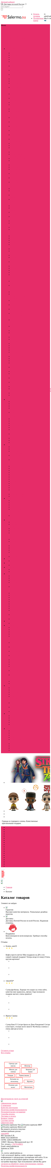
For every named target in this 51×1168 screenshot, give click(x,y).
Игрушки (14, 221)
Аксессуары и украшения (16, 213)
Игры (3, 34)
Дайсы (13, 623)
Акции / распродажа (19, 393)
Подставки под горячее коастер (17, 252)
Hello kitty (15, 561)
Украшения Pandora (18, 268)
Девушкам (21, 38)
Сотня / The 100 (17, 406)
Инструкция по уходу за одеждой (14, 1099)
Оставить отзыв (7, 1051)
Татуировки (15, 266)
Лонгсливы (15, 630)
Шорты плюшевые (18, 683)
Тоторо (13, 505)
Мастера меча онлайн (16, 512)
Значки (13, 371)
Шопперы (15, 337)
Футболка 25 (16, 748)
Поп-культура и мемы (14, 729)
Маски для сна (16, 238)
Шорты (14, 681)
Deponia (14, 522)
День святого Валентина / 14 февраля (17, 184)
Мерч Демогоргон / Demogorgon (18, 301)
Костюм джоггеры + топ (15, 840)
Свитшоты (15, 632)
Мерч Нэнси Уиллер (19, 240)
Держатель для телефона (17, 218)
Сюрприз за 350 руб (19, 387)
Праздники (17, 36)
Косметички (16, 593)
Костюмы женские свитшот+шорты (18, 127)
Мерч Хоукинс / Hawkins (17, 340)
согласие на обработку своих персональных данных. (22, 1164)
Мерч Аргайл (16, 292)
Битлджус (15, 466)
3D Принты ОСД (18, 206)
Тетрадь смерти (17, 503)
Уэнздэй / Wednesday (15, 415)
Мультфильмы (12, 34)
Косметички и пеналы (16, 224)
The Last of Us (16, 556)
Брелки (13, 718)
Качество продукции (9, 1108)
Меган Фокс (16, 565)
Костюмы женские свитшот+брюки (18, 131)
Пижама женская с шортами (17, 845)
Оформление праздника (16, 379)
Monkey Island (16, 529)
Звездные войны (17, 483)
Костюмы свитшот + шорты (17, 838)
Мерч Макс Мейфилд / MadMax (19, 76)
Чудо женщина (17, 479)
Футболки (15, 627)
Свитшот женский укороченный (18, 106)
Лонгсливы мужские (15, 162)
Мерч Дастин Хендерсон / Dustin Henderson (18, 296)
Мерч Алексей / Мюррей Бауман (17, 310)
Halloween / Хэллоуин (15, 396)
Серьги (13, 722)
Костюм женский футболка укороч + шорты (18, 113)
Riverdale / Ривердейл (15, 409)
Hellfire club (15, 57)
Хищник (14, 473)
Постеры (14, 255)
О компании (6, 1105)
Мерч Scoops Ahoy (18, 331)
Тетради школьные (18, 576)
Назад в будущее (17, 485)
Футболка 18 (16, 746)
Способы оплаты (8, 1114)
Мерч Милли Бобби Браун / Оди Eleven (19, 67)
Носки (13, 242)
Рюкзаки (14, 346)
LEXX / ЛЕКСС (17, 419)
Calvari (13, 189)
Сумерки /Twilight (18, 494)
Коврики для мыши (18, 359)
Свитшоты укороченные (16, 667)
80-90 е (13, 731)
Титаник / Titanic (17, 468)
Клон (13, 438)
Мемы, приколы (17, 737)
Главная (9, 887)
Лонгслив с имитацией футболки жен (16, 201)
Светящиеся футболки (15, 258)
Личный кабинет (8, 2)
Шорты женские (17, 152)
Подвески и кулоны (19, 720)
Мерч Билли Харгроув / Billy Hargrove (17, 315)
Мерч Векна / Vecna (19, 272)
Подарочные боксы (18, 606)
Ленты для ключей (18, 227)
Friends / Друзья (17, 402)
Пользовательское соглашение (13, 1112)
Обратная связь (7, 1123)
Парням (4, 40)
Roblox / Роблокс (17, 550)
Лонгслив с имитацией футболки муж (16, 231)
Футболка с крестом (19, 750)
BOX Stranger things (19, 53)
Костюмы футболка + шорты (17, 842)
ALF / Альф (15, 421)
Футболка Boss (17, 744)
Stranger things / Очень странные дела (15, 50)
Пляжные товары (18, 249)
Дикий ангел (16, 423)
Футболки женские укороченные (18, 84)
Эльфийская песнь (18, 507)
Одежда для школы (18, 602)
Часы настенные (17, 270)
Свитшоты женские (19, 102)
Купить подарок (36, 15)
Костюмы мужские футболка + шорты (18, 170)
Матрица (14, 470)
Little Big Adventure (18, 546)
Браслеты (14, 716)
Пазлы (13, 361)
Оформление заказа (9, 1103)
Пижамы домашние (19, 146)
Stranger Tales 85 (17, 64)
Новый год (15, 569)
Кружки (14, 348)
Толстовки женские (19, 109)
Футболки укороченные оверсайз (16, 677)
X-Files (13, 404)
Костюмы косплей (18, 55)
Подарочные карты (18, 608)
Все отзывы (5, 1053)
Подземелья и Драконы (16, 192)
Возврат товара (7, 1118)
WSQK (13, 59)
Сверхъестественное (19, 440)
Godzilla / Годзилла (18, 481)
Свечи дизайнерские (16, 263)
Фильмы (16, 32)
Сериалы (8, 32)
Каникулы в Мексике (15, 435)
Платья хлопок (17, 660)
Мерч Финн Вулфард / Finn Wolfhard (17, 277)
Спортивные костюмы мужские (18, 179)
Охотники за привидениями (17, 452)
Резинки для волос (18, 343)
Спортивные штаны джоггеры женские (19, 136)
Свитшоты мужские (19, 165)
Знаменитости (7, 36)
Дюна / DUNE (16, 447)
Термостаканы (16, 350)
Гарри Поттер (16, 477)
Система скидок (7, 1120)
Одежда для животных (15, 245)
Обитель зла (16, 488)
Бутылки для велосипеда (16, 353)
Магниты (14, 600)
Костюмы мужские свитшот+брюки (18, 174)
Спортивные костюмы (16, 639)
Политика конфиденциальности (14, 1110)
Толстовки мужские (19, 167)
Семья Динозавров (18, 442)
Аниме (23, 32)
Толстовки (15, 634)
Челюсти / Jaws (17, 496)
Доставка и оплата (8, 1116)
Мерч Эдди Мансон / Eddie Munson (19, 71)
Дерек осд (15, 79)
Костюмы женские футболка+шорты (18, 119)
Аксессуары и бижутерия (16, 714)
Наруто (14, 501)
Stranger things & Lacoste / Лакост (17, 155)
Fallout (13, 427)
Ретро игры (15, 742)
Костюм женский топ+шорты (18, 123)
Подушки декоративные (16, 375)
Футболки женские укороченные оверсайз (18, 89)
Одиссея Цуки (16, 531)
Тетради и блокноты (19, 356)
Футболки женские (18, 81)
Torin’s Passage (16, 548)
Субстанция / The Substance (18, 491)
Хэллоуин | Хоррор (18, 572)
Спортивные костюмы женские (18, 140)
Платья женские (17, 143)
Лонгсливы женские (15, 99)
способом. (5, 1133)
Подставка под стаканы (17, 611)
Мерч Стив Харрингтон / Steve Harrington (18, 287)
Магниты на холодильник (16, 368)
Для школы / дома (13, 574)
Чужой (13, 475)
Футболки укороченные (16, 672)
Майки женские (17, 236)
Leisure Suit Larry (17, 539)
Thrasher (14, 733)
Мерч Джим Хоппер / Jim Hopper (19, 306)
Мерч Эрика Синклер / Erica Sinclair (17, 322)
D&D (14, 38)
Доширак (14, 735)
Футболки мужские (18, 158)
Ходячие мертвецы (18, 425)
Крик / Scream (16, 449)
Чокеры (14, 726)
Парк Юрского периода (17, 456)
